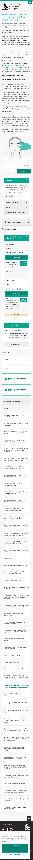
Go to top (29, 818)
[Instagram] (11, 829)
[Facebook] (7, 829)
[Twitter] (3, 829)
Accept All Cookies (15, 845)
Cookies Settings (15, 854)
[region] (15, 845)
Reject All (15, 850)
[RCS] (27, 829)
